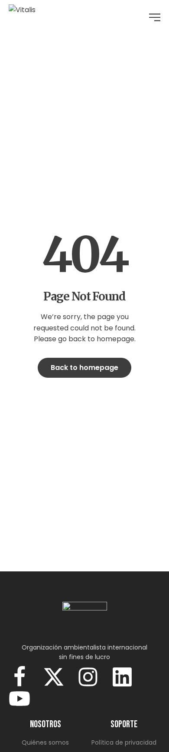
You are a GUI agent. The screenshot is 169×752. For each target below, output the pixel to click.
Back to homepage (84, 368)
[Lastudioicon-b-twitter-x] (54, 677)
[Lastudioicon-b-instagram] (88, 677)
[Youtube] (19, 698)
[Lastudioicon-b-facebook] (19, 677)
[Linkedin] (122, 677)
